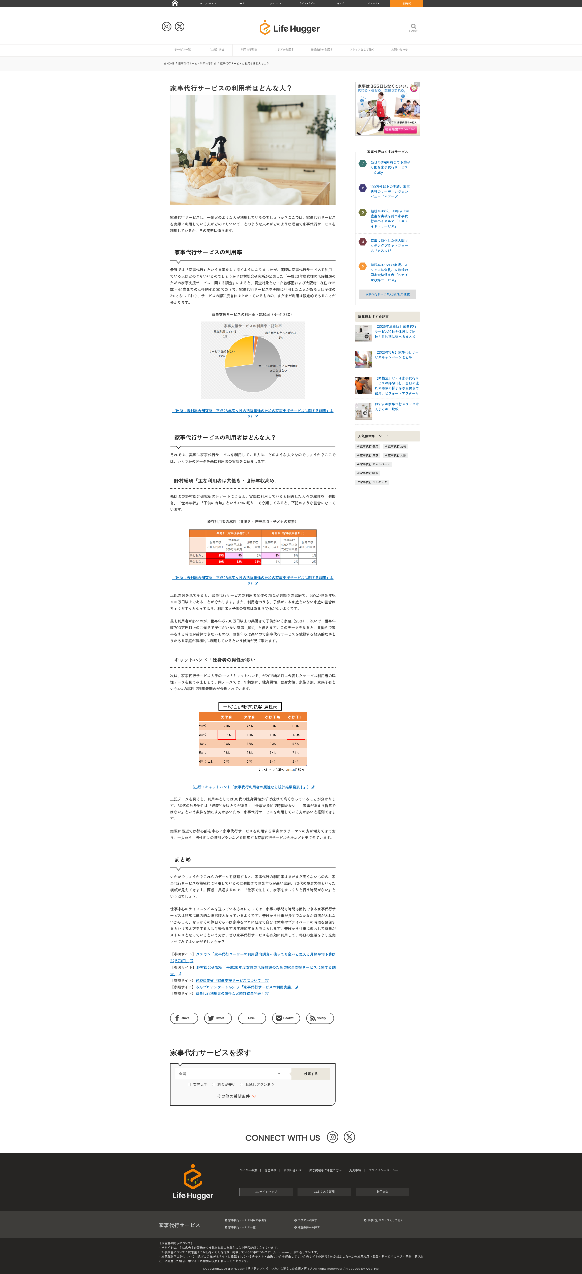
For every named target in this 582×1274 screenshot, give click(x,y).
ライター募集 (248, 1170)
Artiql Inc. (372, 1269)
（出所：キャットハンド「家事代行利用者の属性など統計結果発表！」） (251, 787)
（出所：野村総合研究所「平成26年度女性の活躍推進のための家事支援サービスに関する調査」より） (253, 580)
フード (241, 3)
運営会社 (270, 1170)
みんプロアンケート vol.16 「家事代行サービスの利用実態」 (245, 987)
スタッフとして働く (362, 50)
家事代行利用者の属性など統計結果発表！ (230, 993)
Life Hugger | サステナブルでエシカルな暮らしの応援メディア (270, 1269)
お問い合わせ (399, 50)
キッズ (340, 3)
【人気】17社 (216, 50)
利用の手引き (249, 50)
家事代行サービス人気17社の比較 (388, 294)
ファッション (274, 3)
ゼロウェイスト (208, 3)
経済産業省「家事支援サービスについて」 (230, 980)
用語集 (383, 1192)
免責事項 (355, 1170)
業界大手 (200, 1084)
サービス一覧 (182, 50)
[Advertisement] (387, 533)
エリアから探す (284, 50)
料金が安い (226, 1084)
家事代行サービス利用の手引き (247, 1220)
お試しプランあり (259, 1084)
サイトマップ (267, 1192)
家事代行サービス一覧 (242, 1227)
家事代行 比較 (397, 446)
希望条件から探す (322, 50)
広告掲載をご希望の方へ (325, 1170)
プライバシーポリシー (383, 1170)
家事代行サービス (179, 1225)
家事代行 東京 (369, 455)
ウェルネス (373, 3)
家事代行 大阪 (397, 455)
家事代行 (406, 3)
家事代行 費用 (369, 446)
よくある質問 (326, 1192)
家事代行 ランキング (373, 482)
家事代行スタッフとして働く (385, 1220)
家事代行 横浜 (369, 473)
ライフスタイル (307, 3)
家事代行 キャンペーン (375, 464)
